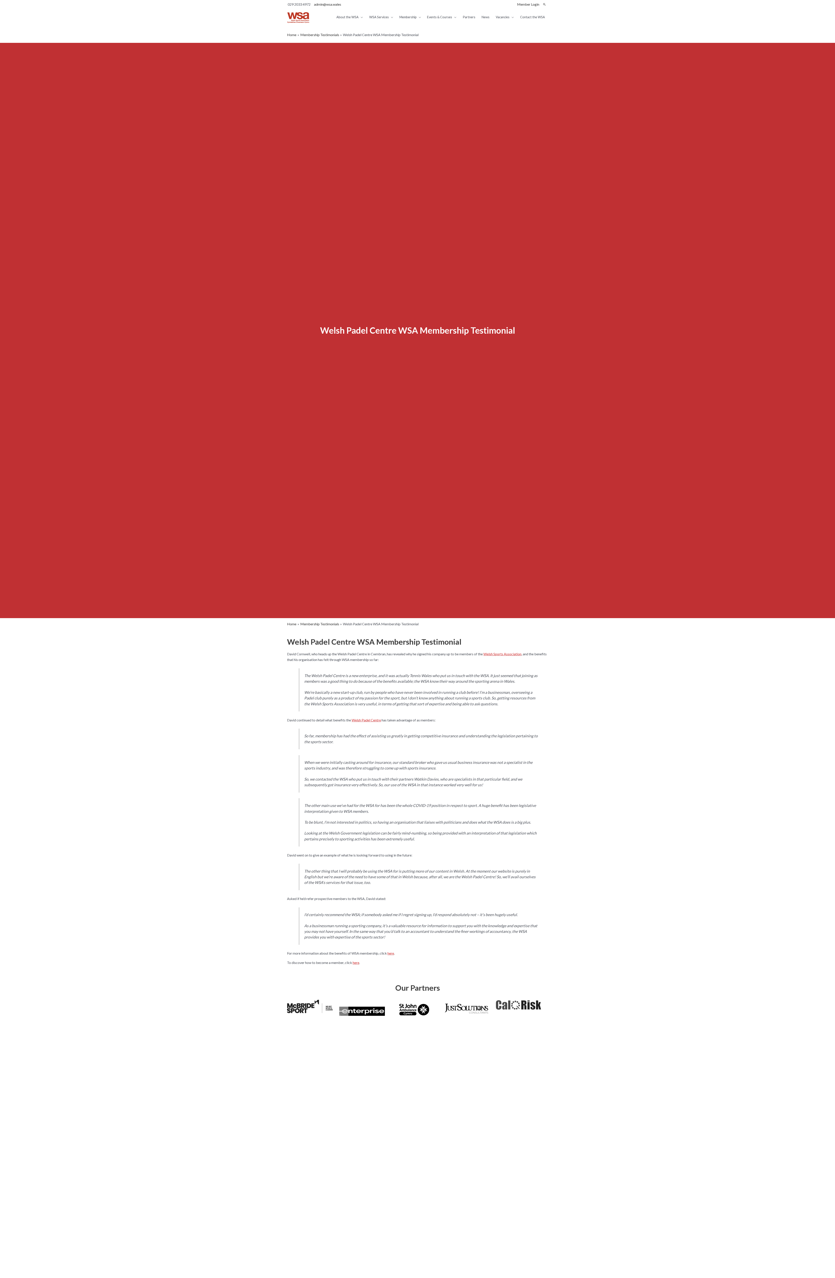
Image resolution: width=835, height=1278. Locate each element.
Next (554, 1163)
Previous (280, 1163)
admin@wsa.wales (327, 4)
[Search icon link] (544, 4)
